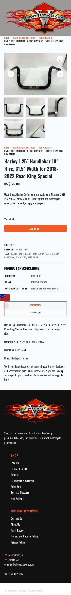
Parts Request (18, 530)
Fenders (15, 463)
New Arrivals (17, 499)
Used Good (32, 257)
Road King (21, 257)
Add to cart (35, 228)
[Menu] (65, 18)
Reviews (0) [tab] (35, 312)
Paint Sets (16, 487)
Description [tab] (35, 305)
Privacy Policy (18, 542)
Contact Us (16, 518)
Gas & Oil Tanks (19, 469)
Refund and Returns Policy (24, 536)
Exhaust (15, 475)
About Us (15, 524)
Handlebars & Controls (38, 253)
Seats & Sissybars (20, 493)
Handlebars (22, 249)
